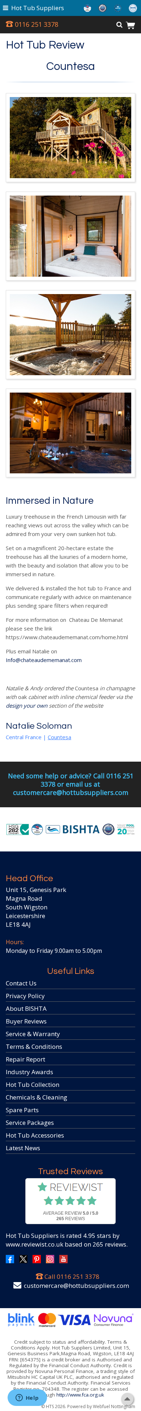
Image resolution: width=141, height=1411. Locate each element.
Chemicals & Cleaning (36, 1097)
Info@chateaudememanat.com (44, 659)
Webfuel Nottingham (114, 1406)
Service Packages (30, 1122)
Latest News (23, 1148)
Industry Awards (29, 1072)
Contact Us (21, 983)
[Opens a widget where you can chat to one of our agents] (27, 1398)
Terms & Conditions (34, 1046)
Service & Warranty (33, 1034)
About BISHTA (26, 1008)
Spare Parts (22, 1110)
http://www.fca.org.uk (80, 1394)
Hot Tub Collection (32, 1084)
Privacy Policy (25, 996)
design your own (26, 705)
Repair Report (25, 1059)
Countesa (70, 66)
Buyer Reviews (26, 1021)
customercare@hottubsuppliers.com (76, 1285)
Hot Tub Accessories (35, 1135)
